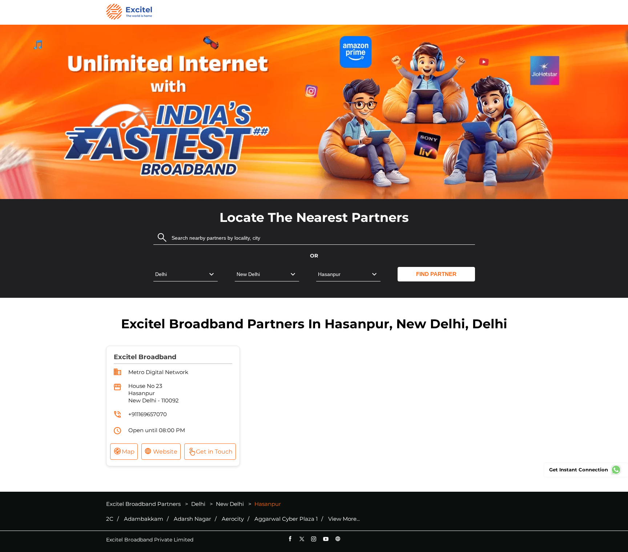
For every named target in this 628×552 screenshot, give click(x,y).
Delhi (198, 503)
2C (109, 519)
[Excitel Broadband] (129, 12)
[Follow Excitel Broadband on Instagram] (314, 539)
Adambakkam (143, 519)
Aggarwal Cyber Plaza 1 (286, 519)
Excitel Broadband (145, 357)
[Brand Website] (338, 539)
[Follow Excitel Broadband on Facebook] (290, 539)
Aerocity (233, 519)
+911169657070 (147, 414)
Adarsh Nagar (192, 519)
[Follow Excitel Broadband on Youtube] (326, 539)
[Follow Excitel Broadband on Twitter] (302, 539)
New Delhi (230, 503)
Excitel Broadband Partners (144, 503)
